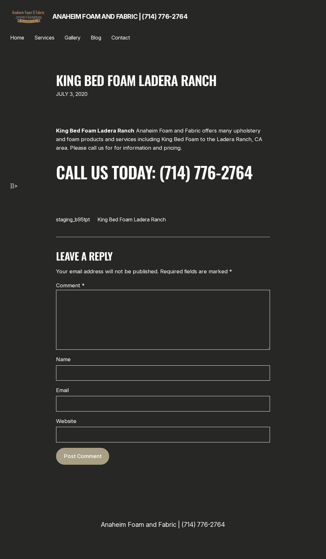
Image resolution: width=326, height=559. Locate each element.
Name (63, 359)
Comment (70, 285)
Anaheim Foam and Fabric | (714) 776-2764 (120, 16)
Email (62, 390)
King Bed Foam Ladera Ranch (136, 80)
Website (66, 421)
